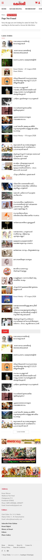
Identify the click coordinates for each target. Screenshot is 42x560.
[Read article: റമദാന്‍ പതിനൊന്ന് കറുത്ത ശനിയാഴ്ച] (7, 196)
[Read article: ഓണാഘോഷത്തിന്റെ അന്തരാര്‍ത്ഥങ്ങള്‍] (7, 53)
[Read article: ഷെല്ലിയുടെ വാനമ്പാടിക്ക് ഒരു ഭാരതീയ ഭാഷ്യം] (7, 281)
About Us (19, 545)
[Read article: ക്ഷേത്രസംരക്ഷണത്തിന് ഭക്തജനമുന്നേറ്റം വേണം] (7, 244)
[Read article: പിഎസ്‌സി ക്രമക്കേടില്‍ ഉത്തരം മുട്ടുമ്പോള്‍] (7, 290)
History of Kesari (7, 529)
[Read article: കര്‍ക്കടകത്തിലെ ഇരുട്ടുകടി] (7, 225)
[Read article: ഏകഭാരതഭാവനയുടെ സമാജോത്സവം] (7, 120)
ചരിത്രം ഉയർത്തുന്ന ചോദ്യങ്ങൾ (25, 99)
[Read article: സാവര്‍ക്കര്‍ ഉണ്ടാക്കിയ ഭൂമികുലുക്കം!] (7, 111)
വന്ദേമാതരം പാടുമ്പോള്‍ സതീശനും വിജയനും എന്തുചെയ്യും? (22, 234)
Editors (4, 532)
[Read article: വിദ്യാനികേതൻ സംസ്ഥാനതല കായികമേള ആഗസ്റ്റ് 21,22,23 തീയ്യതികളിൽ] (7, 81)
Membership (30, 9)
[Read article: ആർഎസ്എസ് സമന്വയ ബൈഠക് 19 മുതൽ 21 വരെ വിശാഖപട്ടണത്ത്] (7, 157)
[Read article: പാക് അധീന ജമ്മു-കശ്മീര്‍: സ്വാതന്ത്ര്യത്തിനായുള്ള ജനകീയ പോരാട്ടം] (7, 129)
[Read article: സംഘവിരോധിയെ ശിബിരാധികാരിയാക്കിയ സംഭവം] (7, 216)
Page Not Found (11, 15)
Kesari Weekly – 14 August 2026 (24, 136)
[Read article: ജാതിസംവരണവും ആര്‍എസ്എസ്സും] (7, 271)
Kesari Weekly (7, 555)
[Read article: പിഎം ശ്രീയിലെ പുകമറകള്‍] (7, 177)
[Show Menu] (3, 3)
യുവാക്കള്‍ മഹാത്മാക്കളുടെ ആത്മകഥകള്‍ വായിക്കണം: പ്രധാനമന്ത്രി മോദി (24, 147)
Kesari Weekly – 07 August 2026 (24, 297)
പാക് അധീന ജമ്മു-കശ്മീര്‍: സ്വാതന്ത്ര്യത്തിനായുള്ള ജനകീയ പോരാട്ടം (25, 129)
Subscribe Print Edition (9, 524)
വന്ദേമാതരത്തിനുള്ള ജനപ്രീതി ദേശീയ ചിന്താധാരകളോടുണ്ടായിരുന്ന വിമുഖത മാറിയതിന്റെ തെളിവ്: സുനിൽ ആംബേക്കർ (25, 310)
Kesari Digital (16, 9)
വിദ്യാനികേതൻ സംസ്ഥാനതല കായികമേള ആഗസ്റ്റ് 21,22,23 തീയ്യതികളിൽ (25, 80)
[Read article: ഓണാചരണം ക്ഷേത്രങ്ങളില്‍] (7, 63)
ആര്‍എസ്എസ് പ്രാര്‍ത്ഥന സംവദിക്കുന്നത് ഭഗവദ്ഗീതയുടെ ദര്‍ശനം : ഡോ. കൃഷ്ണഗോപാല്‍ (26, 321)
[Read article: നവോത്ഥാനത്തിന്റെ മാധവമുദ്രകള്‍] (7, 44)
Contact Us (28, 545)
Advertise (11, 545)
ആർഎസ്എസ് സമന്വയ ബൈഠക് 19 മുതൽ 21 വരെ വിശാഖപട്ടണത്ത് (26, 156)
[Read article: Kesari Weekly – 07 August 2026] (7, 299)
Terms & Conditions (19, 547)
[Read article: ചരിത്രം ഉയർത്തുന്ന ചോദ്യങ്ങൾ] (7, 101)
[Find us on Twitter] (5, 551)
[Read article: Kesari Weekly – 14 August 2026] (7, 138)
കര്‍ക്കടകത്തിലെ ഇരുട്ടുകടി (24, 223)
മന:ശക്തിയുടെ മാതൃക (22, 260)
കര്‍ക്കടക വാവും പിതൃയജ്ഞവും (26, 250)
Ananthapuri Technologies (27, 555)
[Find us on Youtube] (8, 551)
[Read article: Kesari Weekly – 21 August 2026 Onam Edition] (7, 72)
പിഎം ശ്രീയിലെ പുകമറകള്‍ (24, 175)
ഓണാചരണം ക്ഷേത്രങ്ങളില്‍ (24, 60)
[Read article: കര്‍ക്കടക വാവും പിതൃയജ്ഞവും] (7, 253)
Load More (21, 432)
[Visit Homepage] (19, 3)
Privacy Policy (6, 547)
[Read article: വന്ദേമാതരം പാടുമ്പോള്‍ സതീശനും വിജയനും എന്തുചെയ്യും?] (7, 234)
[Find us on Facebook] (2, 551)
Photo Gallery (6, 535)
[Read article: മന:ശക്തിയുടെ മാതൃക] (7, 262)
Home (4, 9)
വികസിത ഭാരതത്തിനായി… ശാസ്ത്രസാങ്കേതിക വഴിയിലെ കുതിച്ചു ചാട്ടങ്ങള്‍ (25, 186)
